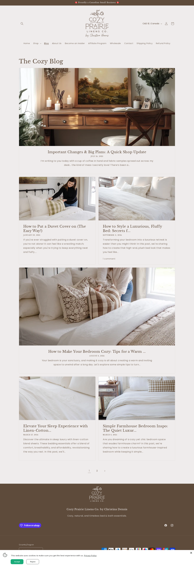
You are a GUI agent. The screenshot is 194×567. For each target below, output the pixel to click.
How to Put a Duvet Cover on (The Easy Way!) (54, 228)
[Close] (191, 552)
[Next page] (105, 471)
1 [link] (89, 470)
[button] (22, 24)
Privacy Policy (90, 555)
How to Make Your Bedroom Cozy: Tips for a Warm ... (97, 351)
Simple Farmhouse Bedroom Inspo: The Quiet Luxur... (135, 428)
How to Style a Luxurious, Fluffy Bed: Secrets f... (132, 228)
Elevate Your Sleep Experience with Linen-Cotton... (55, 428)
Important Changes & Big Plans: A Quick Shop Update (97, 152)
